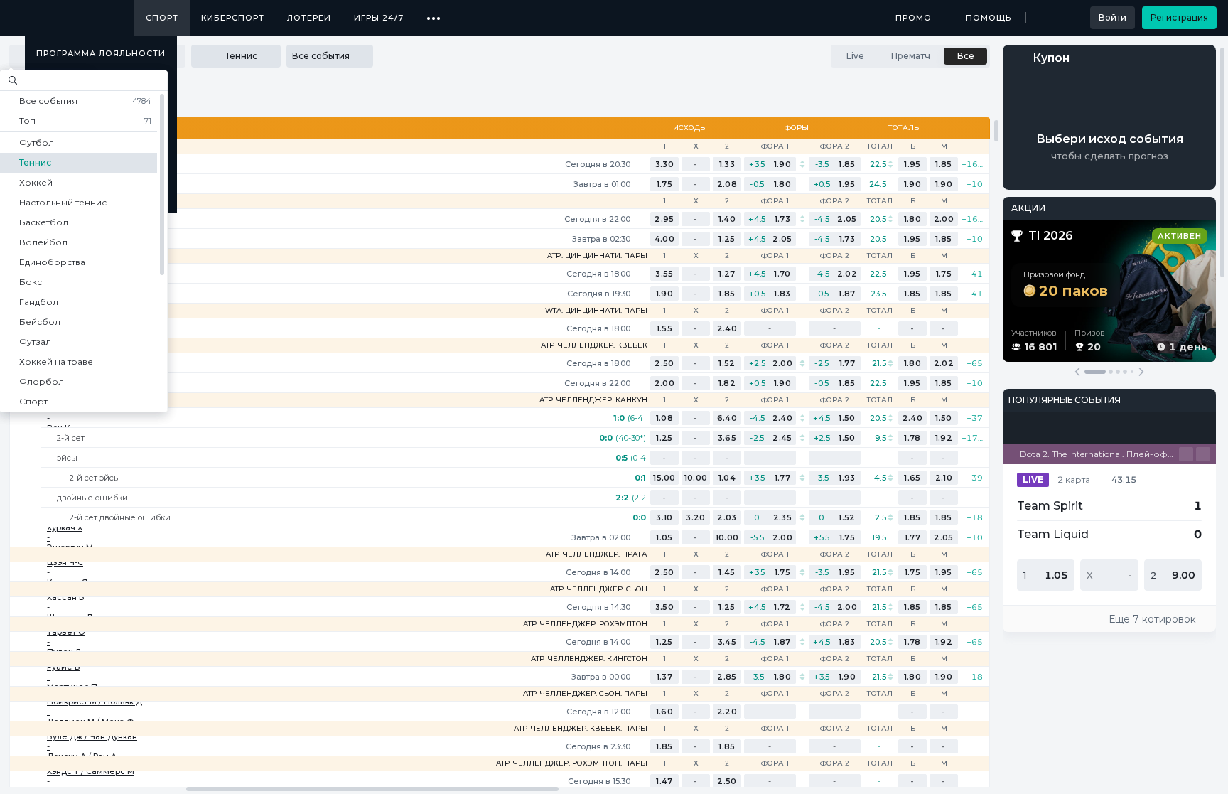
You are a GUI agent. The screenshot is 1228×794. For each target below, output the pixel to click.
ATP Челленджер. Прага (596, 554)
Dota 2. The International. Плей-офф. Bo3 (1099, 454)
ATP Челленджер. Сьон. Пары (585, 694)
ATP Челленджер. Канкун (593, 400)
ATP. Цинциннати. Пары (597, 256)
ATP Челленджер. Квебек (594, 345)
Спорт (162, 18)
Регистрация (1179, 17)
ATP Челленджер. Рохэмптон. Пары (571, 763)
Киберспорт (232, 18)
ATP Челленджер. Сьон (598, 589)
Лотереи (309, 18)
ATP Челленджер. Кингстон (589, 659)
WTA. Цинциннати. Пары (596, 310)
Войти (1112, 17)
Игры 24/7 (379, 18)
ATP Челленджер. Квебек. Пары (580, 728)
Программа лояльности (101, 53)
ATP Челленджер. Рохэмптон (585, 624)
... (433, 13)
